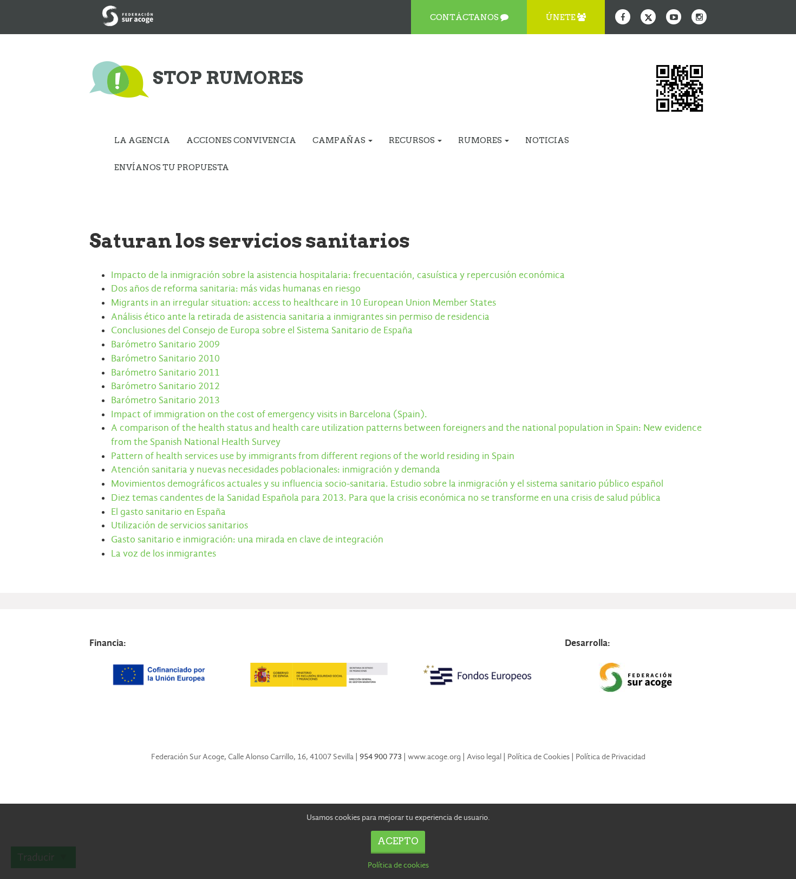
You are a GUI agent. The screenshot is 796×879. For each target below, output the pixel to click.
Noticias (547, 140)
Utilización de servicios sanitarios (179, 525)
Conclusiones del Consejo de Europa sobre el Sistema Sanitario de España (262, 330)
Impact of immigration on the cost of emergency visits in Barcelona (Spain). (269, 414)
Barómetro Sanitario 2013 (165, 400)
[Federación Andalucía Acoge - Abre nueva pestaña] (127, 13)
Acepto (398, 841)
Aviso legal (484, 756)
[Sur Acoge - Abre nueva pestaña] (636, 677)
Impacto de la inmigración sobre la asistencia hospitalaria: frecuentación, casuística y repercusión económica (338, 275)
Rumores (481, 140)
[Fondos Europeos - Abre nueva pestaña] (477, 675)
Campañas (339, 140)
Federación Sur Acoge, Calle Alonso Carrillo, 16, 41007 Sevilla (252, 756)
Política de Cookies (538, 756)
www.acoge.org (434, 756)
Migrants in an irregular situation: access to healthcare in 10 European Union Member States (303, 302)
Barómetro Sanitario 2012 (165, 386)
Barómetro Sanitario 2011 (165, 372)
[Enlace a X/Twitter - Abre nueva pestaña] (648, 16)
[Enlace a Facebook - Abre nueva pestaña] (622, 16)
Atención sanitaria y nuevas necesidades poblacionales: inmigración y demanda (275, 469)
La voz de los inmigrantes (163, 553)
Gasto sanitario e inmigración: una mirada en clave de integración (247, 539)
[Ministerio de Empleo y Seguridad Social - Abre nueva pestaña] (318, 675)
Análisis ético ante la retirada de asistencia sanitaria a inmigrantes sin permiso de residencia (300, 316)
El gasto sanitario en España (168, 512)
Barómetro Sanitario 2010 (165, 358)
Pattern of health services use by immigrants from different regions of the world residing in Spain (312, 456)
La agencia (142, 140)
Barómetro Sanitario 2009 (165, 344)
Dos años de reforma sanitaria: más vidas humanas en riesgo (236, 288)
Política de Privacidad (610, 756)
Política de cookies (398, 865)
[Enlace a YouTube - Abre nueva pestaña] (673, 16)
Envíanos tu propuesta (171, 167)
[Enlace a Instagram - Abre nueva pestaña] (699, 16)
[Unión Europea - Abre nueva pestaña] (160, 675)
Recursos (412, 140)
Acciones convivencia (241, 140)
